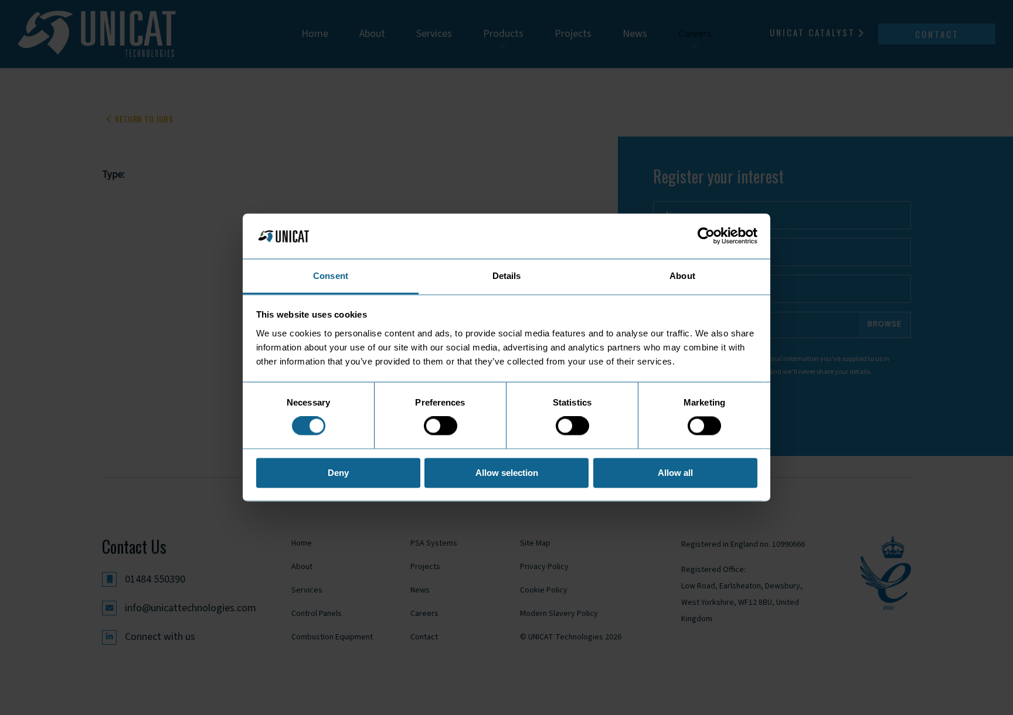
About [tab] (682, 276)
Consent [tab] (330, 276)
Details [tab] (506, 276)
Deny (338, 473)
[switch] (440, 426)
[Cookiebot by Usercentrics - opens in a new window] (706, 236)
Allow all (675, 473)
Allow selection (506, 473)
